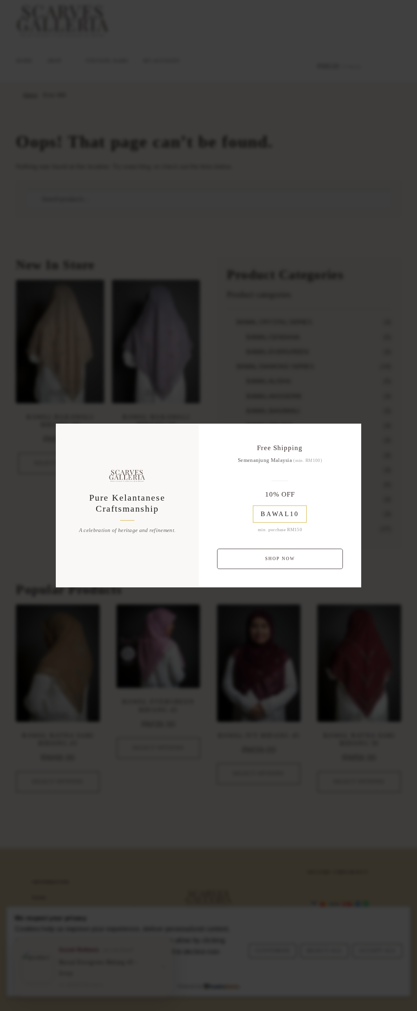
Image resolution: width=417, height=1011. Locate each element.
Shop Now (280, 558)
